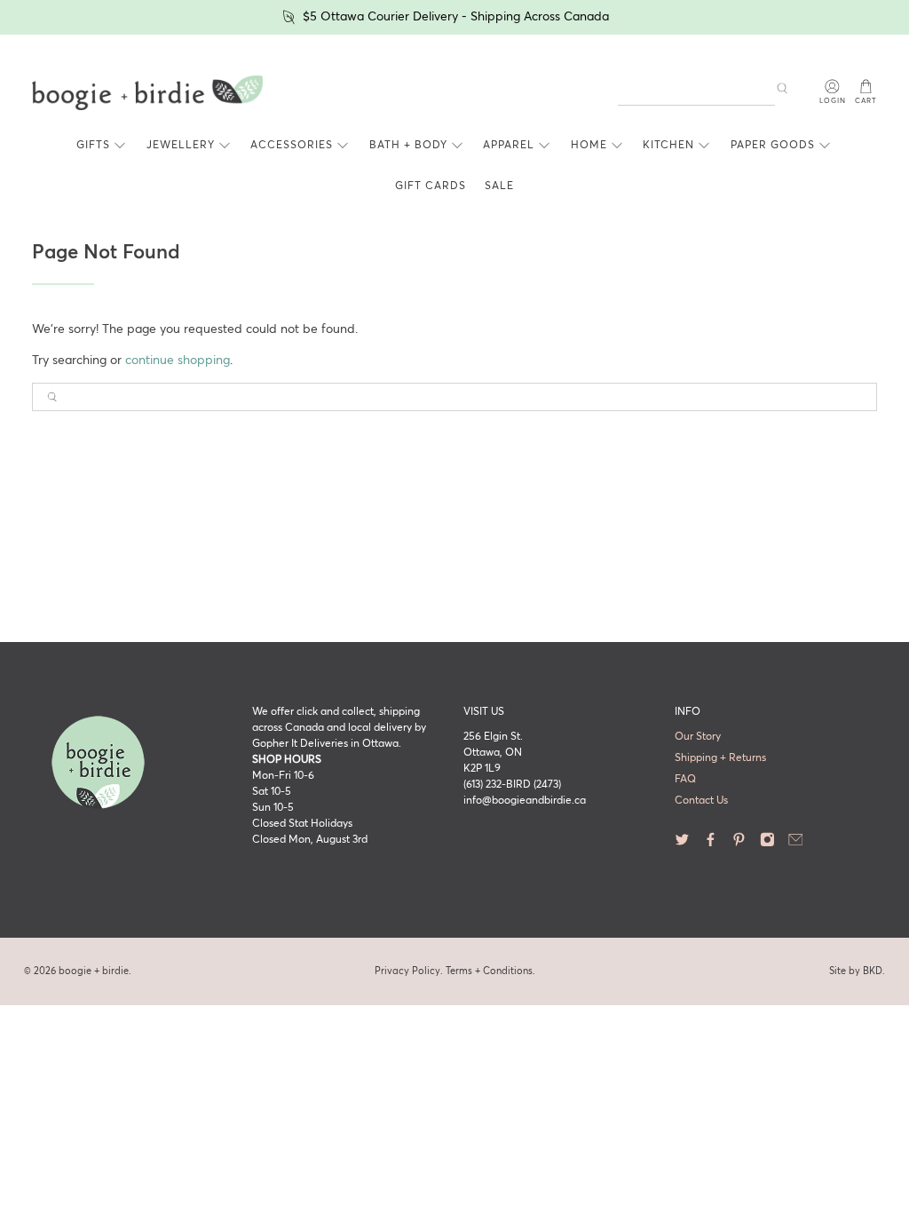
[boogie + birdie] (147, 93)
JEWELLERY (180, 145)
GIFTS (93, 145)
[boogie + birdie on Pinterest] (739, 844)
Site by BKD (855, 971)
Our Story (698, 737)
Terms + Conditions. (490, 971)
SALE (499, 186)
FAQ (685, 779)
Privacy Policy (407, 971)
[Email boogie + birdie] (795, 844)
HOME (589, 145)
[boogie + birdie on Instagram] (767, 844)
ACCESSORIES (291, 145)
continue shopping (177, 360)
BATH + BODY (408, 145)
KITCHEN (668, 145)
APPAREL (508, 145)
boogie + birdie (94, 971)
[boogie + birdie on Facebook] (710, 844)
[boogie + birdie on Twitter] (682, 844)
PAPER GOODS (773, 145)
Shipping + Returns (720, 758)
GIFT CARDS (430, 186)
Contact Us (701, 801)
